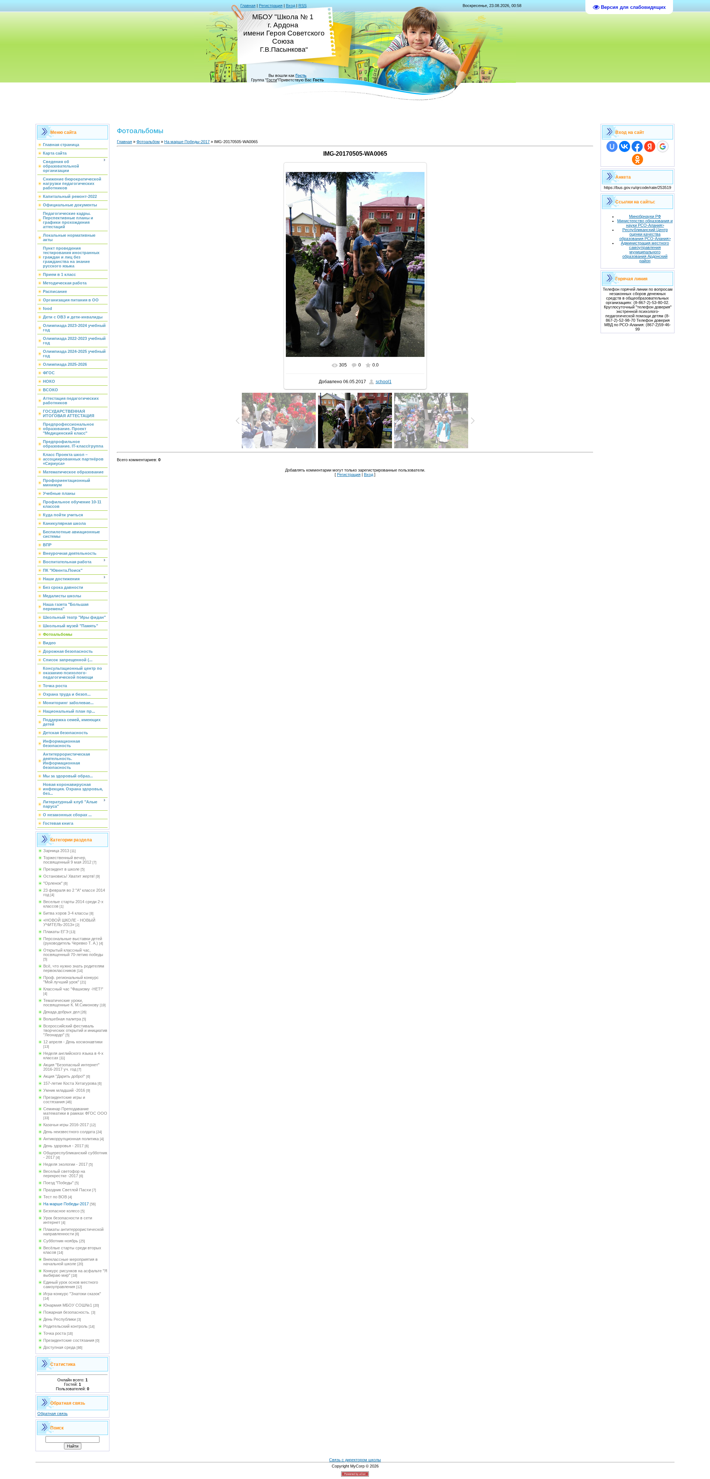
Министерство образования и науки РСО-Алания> (645, 223)
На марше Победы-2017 (66, 1204)
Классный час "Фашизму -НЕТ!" (73, 989)
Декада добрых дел (61, 1012)
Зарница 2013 (56, 850)
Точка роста (54, 1333)
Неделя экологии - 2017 (65, 1164)
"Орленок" (52, 883)
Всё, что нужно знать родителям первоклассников (73, 968)
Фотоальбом (148, 141)
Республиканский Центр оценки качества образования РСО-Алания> (645, 234)
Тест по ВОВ (55, 1197)
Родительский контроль (65, 1326)
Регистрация (271, 5)
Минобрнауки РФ (645, 216)
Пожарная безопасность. (66, 1312)
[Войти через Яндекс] (649, 146)
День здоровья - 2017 (63, 1146)
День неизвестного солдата (69, 1131)
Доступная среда (59, 1347)
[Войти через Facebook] (637, 146)
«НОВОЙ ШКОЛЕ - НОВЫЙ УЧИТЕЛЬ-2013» (69, 922)
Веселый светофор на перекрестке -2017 (64, 1173)
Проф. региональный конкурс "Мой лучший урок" (71, 979)
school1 (384, 381)
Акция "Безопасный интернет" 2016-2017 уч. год (71, 1067)
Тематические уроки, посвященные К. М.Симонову (71, 1002)
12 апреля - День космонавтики (72, 1042)
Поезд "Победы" (58, 1183)
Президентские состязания (68, 1340)
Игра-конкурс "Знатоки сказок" (72, 1293)
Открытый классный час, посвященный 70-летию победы (73, 952)
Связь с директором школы (355, 1460)
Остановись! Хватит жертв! (69, 876)
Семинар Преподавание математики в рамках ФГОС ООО (75, 1111)
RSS (302, 5)
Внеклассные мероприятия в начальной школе (70, 1261)
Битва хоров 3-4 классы (65, 913)
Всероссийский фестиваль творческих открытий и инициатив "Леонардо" (75, 1030)
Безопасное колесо (61, 1211)
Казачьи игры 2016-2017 (66, 1124)
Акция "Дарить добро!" (64, 1076)
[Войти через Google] (663, 146)
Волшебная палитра (62, 1019)
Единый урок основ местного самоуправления (70, 1284)
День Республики (59, 1319)
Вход (290, 5)
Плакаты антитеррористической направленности (73, 1231)
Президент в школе (61, 869)
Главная (248, 5)
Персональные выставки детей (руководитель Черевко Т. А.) (72, 940)
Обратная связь (52, 1413)
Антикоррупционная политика (71, 1139)
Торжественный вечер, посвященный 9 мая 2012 (67, 859)
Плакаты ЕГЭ (55, 931)
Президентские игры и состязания (64, 1099)
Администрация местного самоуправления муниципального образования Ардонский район (645, 252)
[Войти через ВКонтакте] (624, 146)
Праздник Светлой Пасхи (67, 1190)
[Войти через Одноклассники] (637, 159)
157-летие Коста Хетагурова (70, 1083)
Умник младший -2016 (64, 1090)
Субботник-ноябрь (60, 1241)
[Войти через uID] (612, 146)
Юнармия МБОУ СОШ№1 (67, 1305)
